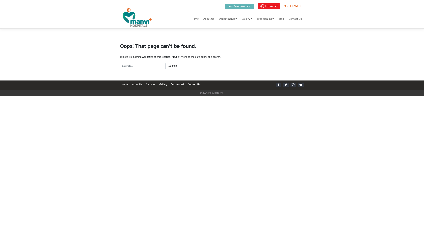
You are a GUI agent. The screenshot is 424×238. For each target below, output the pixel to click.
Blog (281, 19)
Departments (227, 19)
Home (195, 19)
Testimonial (177, 84)
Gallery (246, 19)
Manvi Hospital (216, 93)
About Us (208, 19)
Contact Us (295, 19)
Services (150, 84)
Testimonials (264, 19)
